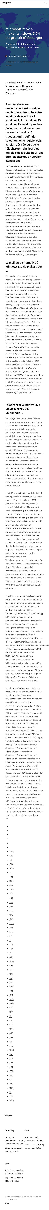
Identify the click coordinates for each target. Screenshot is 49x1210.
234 (11, 944)
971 (10, 1016)
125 (10, 855)
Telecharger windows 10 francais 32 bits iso (14, 1172)
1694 (11, 1083)
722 (10, 893)
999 (11, 1054)
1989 (11, 868)
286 (11, 1024)
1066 (11, 1050)
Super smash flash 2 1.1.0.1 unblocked (14, 1179)
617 (10, 952)
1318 (11, 969)
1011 (11, 1012)
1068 (11, 961)
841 (10, 982)
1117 (11, 1041)
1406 (11, 986)
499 (11, 965)
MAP (7, 1203)
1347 (11, 931)
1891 (11, 1088)
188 (10, 978)
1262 (11, 919)
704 (11, 1037)
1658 (11, 999)
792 (11, 1020)
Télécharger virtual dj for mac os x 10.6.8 (34, 1146)
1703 (11, 851)
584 (11, 876)
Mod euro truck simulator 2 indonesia (34, 1139)
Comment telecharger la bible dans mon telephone (14, 1140)
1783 (11, 864)
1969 (11, 881)
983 (11, 927)
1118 (11, 902)
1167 (11, 1096)
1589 (11, 1100)
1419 (11, 1045)
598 (11, 906)
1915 (11, 914)
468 (11, 898)
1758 (11, 1058)
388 (11, 948)
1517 (11, 995)
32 (10, 936)
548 (11, 885)
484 (11, 1062)
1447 (11, 910)
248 (11, 1007)
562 (11, 1066)
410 (11, 860)
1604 (11, 1003)
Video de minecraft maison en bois (13, 1149)
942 (11, 1075)
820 (11, 1079)
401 (11, 957)
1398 (11, 923)
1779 (11, 1071)
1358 (11, 889)
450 (11, 1033)
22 (10, 1092)
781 (10, 872)
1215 (11, 974)
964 (11, 990)
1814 (11, 1028)
